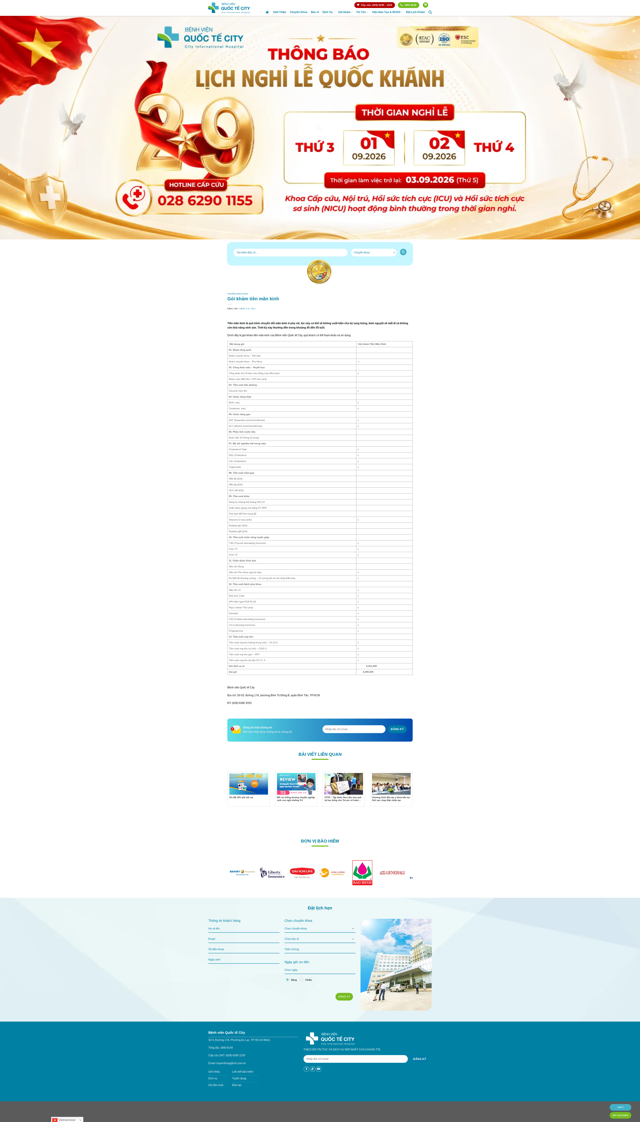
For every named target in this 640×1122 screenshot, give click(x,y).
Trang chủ (268, 12)
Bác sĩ (315, 12)
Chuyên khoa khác (237, 294)
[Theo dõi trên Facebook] (306, 1078)
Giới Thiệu (279, 12)
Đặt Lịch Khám (415, 12)
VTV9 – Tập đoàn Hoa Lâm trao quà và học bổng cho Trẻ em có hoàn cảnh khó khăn (342, 808)
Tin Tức (361, 12)
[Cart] (425, 5)
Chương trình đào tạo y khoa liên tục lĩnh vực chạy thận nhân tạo (391, 808)
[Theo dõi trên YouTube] (318, 1078)
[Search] (430, 12)
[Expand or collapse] (408, 322)
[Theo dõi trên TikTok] (312, 1078)
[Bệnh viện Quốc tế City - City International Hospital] (229, 8)
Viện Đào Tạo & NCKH (386, 12)
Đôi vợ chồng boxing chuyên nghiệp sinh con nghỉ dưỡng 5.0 (296, 808)
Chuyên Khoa (298, 12)
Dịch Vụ (327, 12)
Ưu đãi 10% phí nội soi (241, 807)
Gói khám (344, 12)
